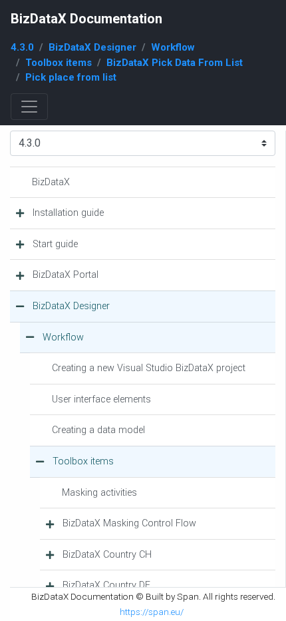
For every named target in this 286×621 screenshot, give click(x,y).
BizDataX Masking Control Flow (129, 523)
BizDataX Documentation (86, 19)
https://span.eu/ (152, 611)
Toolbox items (58, 63)
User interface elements (101, 399)
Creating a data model (98, 430)
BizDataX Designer (92, 47)
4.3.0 (22, 47)
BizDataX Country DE (106, 585)
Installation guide (68, 213)
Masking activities (99, 492)
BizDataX (51, 182)
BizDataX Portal (65, 275)
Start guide (55, 244)
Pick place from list (70, 77)
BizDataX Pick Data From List (174, 63)
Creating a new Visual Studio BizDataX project (148, 368)
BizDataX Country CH (107, 554)
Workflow (173, 47)
